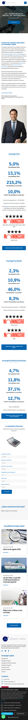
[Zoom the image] (14, 636)
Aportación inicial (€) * (6, 454)
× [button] (26, 689)
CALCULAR (6, 491)
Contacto (3, 671)
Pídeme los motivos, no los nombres (12, 611)
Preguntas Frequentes (6, 665)
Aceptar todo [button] (7, 713)
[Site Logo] (8, 3)
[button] (14, 717)
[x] (5, 651)
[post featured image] (14, 536)
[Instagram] (2, 651)
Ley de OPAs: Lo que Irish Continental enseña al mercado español (12, 580)
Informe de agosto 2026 (12, 549)
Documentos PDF (5, 667)
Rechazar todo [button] (20, 713)
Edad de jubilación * (5, 484)
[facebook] (8, 651)
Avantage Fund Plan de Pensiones (8, 663)
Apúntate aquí (14, 22)
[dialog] (14, 704)
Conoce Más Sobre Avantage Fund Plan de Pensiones (14, 416)
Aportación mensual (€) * (6, 460)
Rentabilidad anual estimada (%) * (8, 472)
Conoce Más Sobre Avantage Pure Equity (14, 347)
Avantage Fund (4, 658)
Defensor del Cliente (5, 669)
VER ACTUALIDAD (14, 625)
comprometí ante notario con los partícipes (14, 54)
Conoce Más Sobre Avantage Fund (14, 248)
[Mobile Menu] (25, 3)
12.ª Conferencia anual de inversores (14, 15)
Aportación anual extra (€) (6, 466)
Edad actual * (4, 478)
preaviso (21, 63)
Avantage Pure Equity (6, 660)
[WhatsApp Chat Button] (3, 717)
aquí (8, 206)
